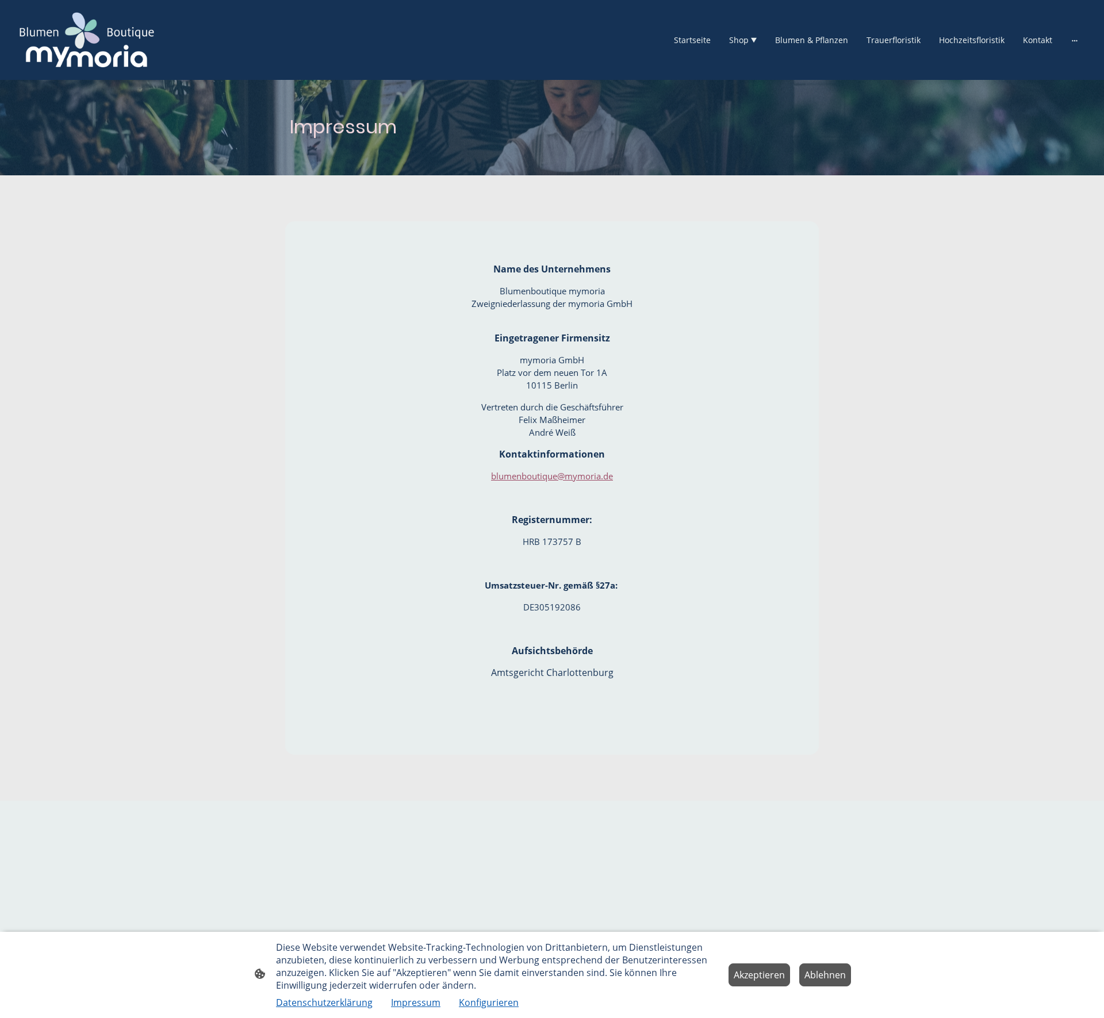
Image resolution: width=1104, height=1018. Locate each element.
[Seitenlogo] (86, 40)
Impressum (415, 1002)
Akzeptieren (759, 975)
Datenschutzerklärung (324, 1002)
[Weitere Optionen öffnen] (1075, 39)
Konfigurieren (489, 1002)
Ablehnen (825, 975)
